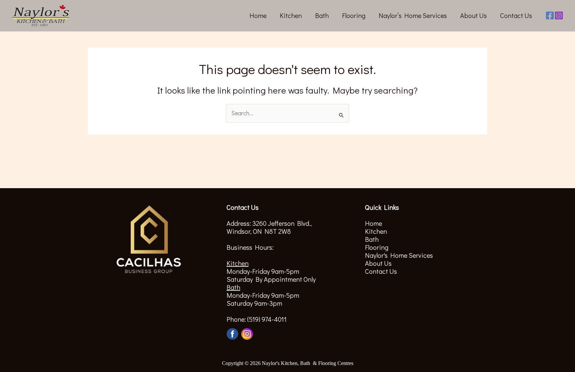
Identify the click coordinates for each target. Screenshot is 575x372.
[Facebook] (549, 15)
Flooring (353, 15)
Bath (322, 15)
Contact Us (516, 15)
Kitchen (291, 15)
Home (258, 15)
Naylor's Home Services (399, 255)
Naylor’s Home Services (413, 15)
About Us (473, 15)
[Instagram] (558, 15)
